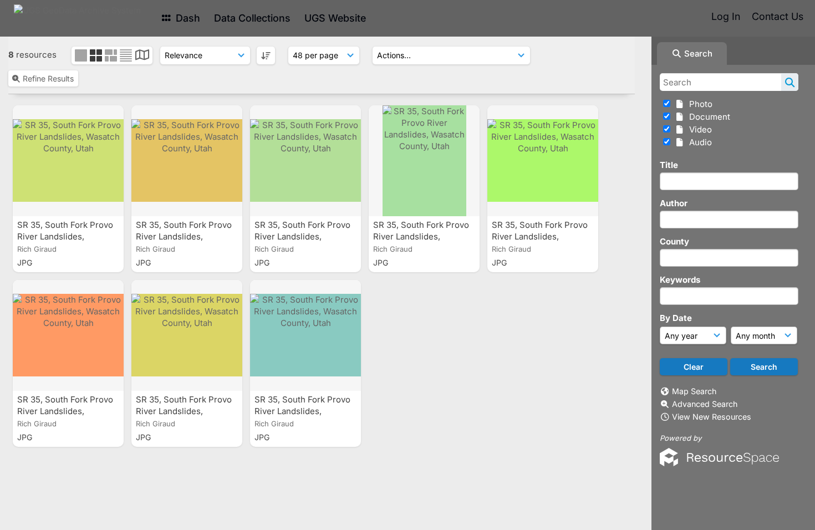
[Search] (789, 82)
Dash (186, 18)
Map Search (694, 391)
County (674, 241)
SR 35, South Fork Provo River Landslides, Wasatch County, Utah (65, 236)
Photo (698, 104)
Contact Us (777, 16)
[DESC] (266, 55)
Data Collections (252, 18)
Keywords (680, 279)
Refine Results (48, 78)
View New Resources (711, 416)
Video (698, 129)
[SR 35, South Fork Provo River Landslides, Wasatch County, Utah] (68, 160)
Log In (725, 16)
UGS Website (335, 18)
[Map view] (142, 56)
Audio (698, 142)
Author (673, 203)
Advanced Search (704, 404)
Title (669, 165)
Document (707, 116)
